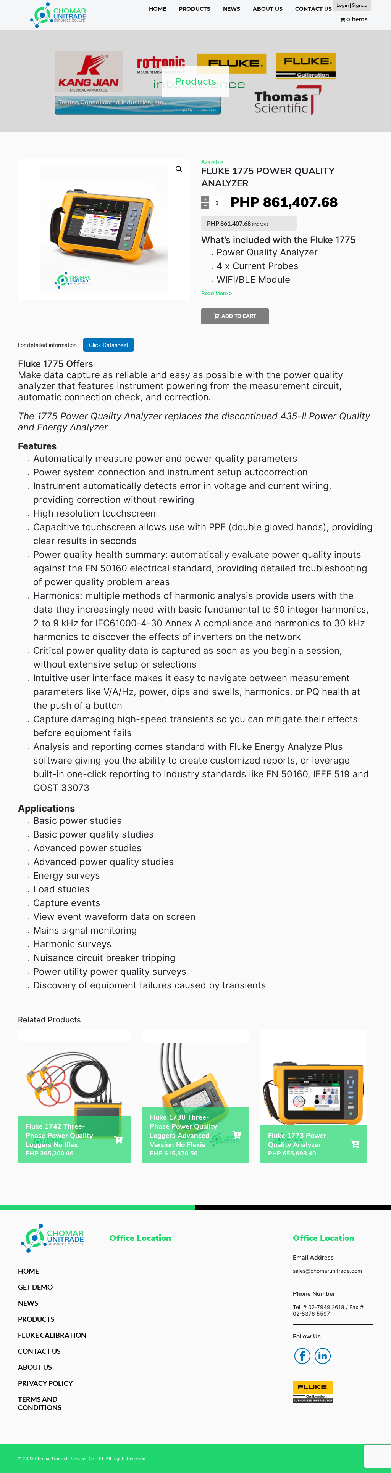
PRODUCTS (194, 8)
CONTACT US (313, 8)
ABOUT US (268, 8)
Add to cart (238, 316)
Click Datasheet (108, 345)
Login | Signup (351, 5)
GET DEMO (35, 1287)
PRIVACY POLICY (45, 1383)
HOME (157, 8)
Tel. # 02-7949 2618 (318, 1307)
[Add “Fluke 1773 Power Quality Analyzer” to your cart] (355, 1144)
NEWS (231, 8)
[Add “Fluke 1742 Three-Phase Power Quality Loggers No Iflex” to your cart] (118, 1140)
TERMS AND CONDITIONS (39, 1403)
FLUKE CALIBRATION (52, 1335)
